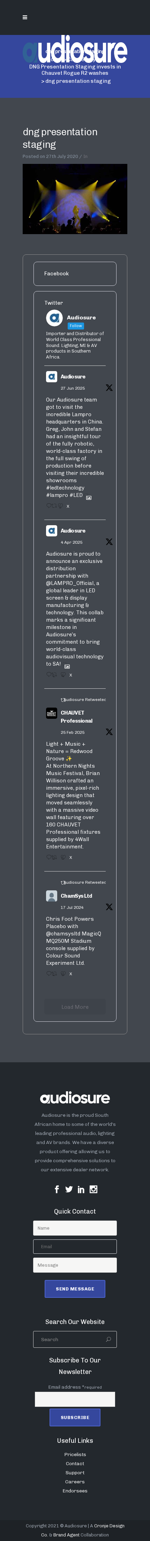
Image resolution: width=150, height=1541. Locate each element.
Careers (75, 1482)
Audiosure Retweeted (84, 699)
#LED (76, 495)
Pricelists (75, 1454)
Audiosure (73, 377)
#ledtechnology (65, 488)
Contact (75, 1464)
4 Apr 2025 (71, 542)
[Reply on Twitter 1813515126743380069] (47, 976)
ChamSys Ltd (76, 896)
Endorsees (75, 1491)
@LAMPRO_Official (69, 583)
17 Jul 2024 (72, 907)
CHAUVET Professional (76, 717)
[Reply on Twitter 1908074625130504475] (47, 677)
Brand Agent (66, 1535)
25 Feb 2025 (72, 732)
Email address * (75, 1387)
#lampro (57, 495)
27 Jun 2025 (73, 388)
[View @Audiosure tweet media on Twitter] (86, 495)
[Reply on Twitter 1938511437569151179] (47, 508)
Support (75, 1473)
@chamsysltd (63, 934)
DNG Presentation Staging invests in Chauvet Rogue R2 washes (75, 70)
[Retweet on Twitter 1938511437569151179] (53, 508)
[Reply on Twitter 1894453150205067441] (47, 859)
